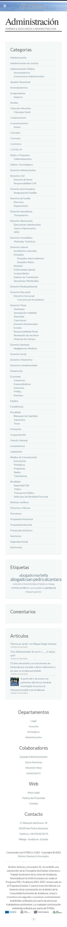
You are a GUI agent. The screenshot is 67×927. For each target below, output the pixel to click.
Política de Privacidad (33, 798)
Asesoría (33, 726)
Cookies (33, 803)
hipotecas (43, 584)
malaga (51, 584)
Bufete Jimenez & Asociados (33, 856)
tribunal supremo (33, 591)
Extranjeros (33, 731)
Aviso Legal (33, 792)
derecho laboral (31, 584)
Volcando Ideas (33, 767)
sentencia (50, 587)
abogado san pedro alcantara (35, 579)
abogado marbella (33, 575)
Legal (33, 720)
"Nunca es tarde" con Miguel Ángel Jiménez (33, 643)
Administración (33, 737)
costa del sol (18, 584)
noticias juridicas (20, 587)
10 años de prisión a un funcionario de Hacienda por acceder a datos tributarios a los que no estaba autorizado (32, 667)
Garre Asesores (33, 762)
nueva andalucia (36, 588)
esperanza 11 (33, 773)
